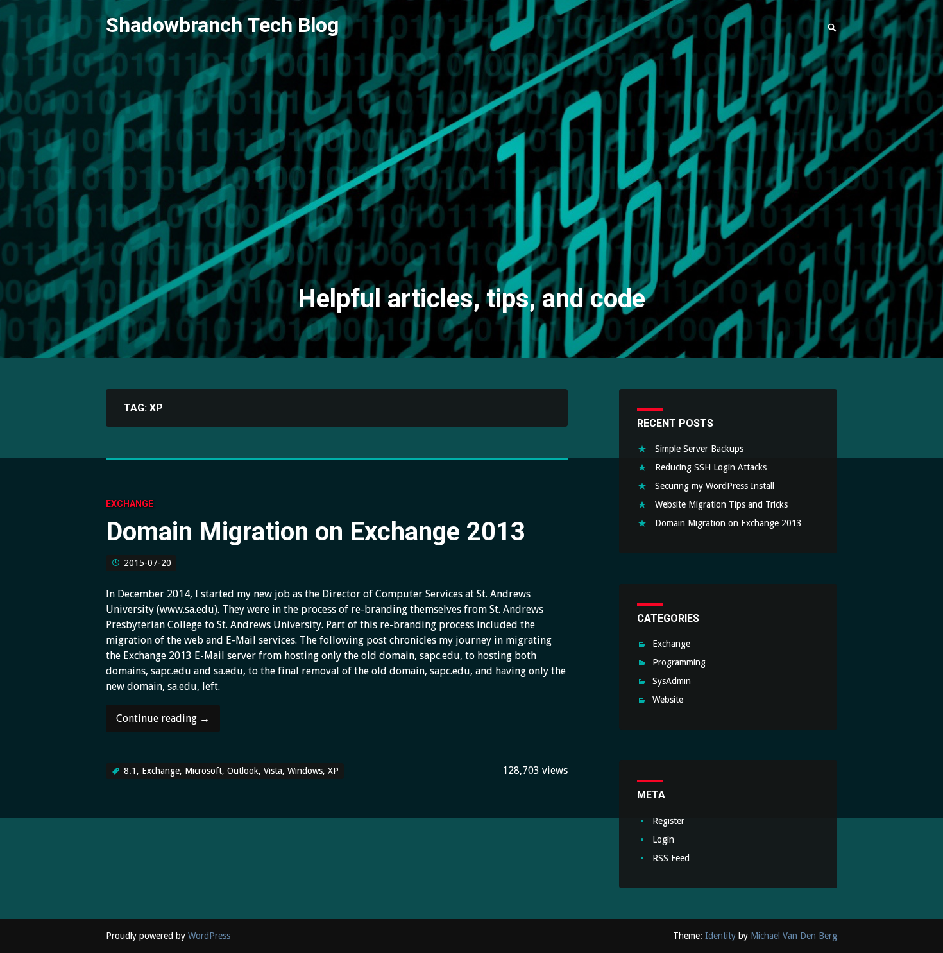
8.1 (130, 771)
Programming (679, 662)
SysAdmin (671, 681)
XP (333, 771)
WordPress (209, 936)
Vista (273, 771)
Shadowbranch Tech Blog (222, 25)
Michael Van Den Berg (794, 936)
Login (663, 839)
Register (668, 821)
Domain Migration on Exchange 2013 (315, 532)
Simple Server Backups (699, 448)
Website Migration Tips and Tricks (721, 504)
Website (667, 699)
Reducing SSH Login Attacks (711, 467)
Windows (305, 771)
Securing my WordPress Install (714, 486)
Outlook (243, 771)
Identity (720, 936)
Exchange (129, 504)
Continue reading (163, 722)
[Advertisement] (471, 172)
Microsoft (203, 771)
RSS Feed (671, 858)
